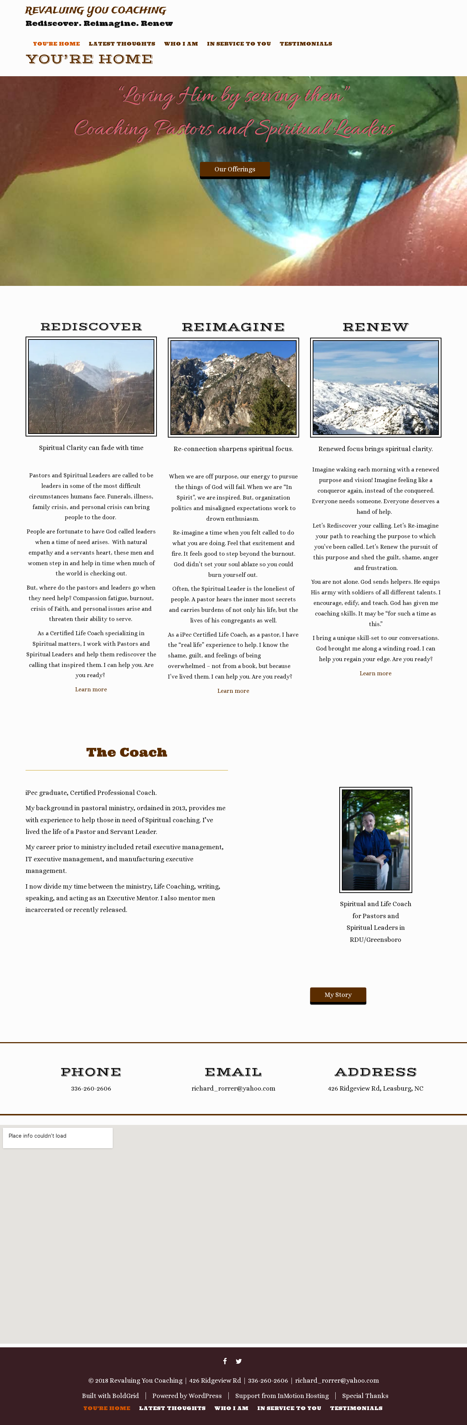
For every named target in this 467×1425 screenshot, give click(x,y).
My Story (338, 994)
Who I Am (181, 43)
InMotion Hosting (303, 1395)
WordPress (205, 1395)
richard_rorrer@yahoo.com (337, 1380)
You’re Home (56, 43)
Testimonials (305, 43)
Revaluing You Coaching (96, 10)
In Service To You (239, 43)
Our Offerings (235, 169)
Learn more (91, 689)
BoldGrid (125, 1395)
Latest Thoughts (122, 43)
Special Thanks (365, 1395)
